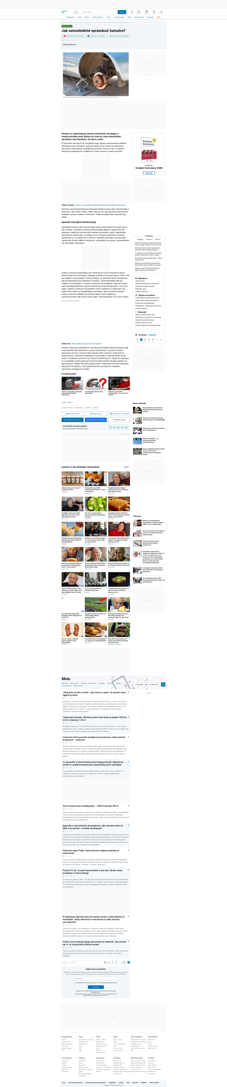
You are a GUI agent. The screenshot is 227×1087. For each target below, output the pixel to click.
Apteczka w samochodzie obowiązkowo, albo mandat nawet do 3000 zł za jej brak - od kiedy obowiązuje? (148, 264)
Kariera (121, 1082)
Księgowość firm (67, 1037)
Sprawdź (149, 173)
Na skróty (151, 1058)
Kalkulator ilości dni (141, 291)
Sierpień (152, 335)
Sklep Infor (99, 1050)
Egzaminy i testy (83, 1067)
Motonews (65, 683)
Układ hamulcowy (101, 22)
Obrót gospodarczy (67, 1044)
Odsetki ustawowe (136, 1069)
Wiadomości (151, 1039)
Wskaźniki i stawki (136, 1058)
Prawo (109, 17)
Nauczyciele (82, 1065)
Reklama (144, 1082)
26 (145, 339)
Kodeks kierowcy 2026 (149, 168)
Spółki (115, 1041)
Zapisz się (96, 987)
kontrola (95, 407)
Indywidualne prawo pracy (86, 1039)
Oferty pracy (151, 1073)
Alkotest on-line (78, 686)
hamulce (88, 407)
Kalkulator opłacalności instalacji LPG (147, 283)
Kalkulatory (142, 278)
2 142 (123, 962)
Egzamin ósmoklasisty (85, 1073)
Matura (81, 1071)
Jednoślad (110, 683)
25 (141, 339)
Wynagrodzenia (83, 1041)
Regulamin (112, 1082)
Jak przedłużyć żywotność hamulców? (86, 344)
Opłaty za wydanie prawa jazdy (145, 314)
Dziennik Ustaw (100, 1061)
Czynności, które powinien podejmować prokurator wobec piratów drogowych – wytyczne (147, 249)
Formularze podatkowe (154, 1069)
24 (137, 339)
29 (157, 339)
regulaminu (96, 982)
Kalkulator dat (117, 1061)
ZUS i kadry (65, 1046)
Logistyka (102, 683)
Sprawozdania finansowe (138, 1048)
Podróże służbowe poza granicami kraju (148, 325)
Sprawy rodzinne (101, 1039)
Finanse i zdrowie (118, 1050)
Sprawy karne (100, 1041)
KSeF (158, 17)
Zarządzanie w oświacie (85, 1069)
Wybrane (157, 239)
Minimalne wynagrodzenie (138, 1063)
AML (132, 1050)
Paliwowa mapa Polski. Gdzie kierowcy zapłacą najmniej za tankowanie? (147, 269)
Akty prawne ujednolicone (103, 1069)
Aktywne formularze (146, 295)
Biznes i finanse (118, 1039)
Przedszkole (82, 1061)
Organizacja (65, 1061)
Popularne (140, 239)
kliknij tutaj (105, 995)
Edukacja (150, 17)
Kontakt (135, 1082)
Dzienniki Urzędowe (101, 1065)
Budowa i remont (153, 1046)
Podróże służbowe (136, 1067)
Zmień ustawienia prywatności (96, 1082)
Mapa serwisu (154, 1082)
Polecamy (137, 516)
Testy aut (83, 683)
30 (161, 339)
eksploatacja (79, 407)
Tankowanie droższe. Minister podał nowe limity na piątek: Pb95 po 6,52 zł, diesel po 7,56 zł (148, 244)
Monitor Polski (100, 1063)
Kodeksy (98, 1071)
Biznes (87, 17)
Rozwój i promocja (67, 1067)
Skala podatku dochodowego (139, 1071)
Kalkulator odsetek (119, 1067)
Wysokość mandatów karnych (144, 320)
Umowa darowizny (141, 308)
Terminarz (142, 335)
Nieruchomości (139, 17)
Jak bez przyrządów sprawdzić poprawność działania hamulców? (100, 205)
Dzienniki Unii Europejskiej (103, 1067)
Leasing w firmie (118, 1048)
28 (153, 339)
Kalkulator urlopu (140, 289)
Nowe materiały (139, 403)
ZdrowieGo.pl (152, 1061)
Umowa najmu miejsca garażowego (146, 300)
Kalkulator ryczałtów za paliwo (144, 286)
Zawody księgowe (67, 1048)
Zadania (64, 1065)
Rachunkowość (66, 1041)
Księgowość (70, 17)
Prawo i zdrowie (100, 1052)
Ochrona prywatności (75, 1082)
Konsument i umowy (102, 1044)
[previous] (105, 962)
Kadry (79, 17)
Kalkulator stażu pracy (120, 1069)
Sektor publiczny (98, 17)
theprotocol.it (151, 1071)
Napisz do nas (97, 413)
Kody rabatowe (152, 1065)
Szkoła (81, 1063)
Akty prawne (100, 1058)
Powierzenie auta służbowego (144, 303)
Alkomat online (140, 281)
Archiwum (151, 1063)
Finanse (150, 1044)
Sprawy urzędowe (101, 1046)
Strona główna (66, 22)
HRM (80, 1050)
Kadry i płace (65, 1069)
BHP (80, 1048)
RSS (128, 1082)
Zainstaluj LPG (66, 686)
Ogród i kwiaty (152, 1048)
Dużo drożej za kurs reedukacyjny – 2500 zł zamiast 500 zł (148, 259)
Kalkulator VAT (118, 1065)
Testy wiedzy (82, 1075)
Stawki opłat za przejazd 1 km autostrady (148, 317)
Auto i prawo (92, 683)
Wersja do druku (74, 413)
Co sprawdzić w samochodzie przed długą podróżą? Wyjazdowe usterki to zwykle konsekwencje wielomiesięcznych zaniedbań (148, 254)
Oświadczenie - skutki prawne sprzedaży (148, 306)
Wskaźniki (142, 312)
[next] (129, 962)
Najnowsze (149, 239)
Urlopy (81, 1046)
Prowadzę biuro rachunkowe (139, 1041)
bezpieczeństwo (68, 407)
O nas (63, 1082)
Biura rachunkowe (136, 1037)
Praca (97, 1048)
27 (149, 339)
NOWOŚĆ (149, 165)
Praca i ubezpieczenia (120, 1044)
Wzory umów (151, 1067)
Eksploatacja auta (90, 22)
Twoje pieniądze (119, 17)
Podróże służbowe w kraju (143, 322)
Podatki (64, 1039)
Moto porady (79, 22)
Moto (129, 17)
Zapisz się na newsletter (121, 413)
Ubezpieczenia (83, 1044)
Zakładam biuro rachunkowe (139, 1039)
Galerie (118, 683)
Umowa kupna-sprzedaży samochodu (147, 298)
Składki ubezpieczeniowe (138, 1065)
